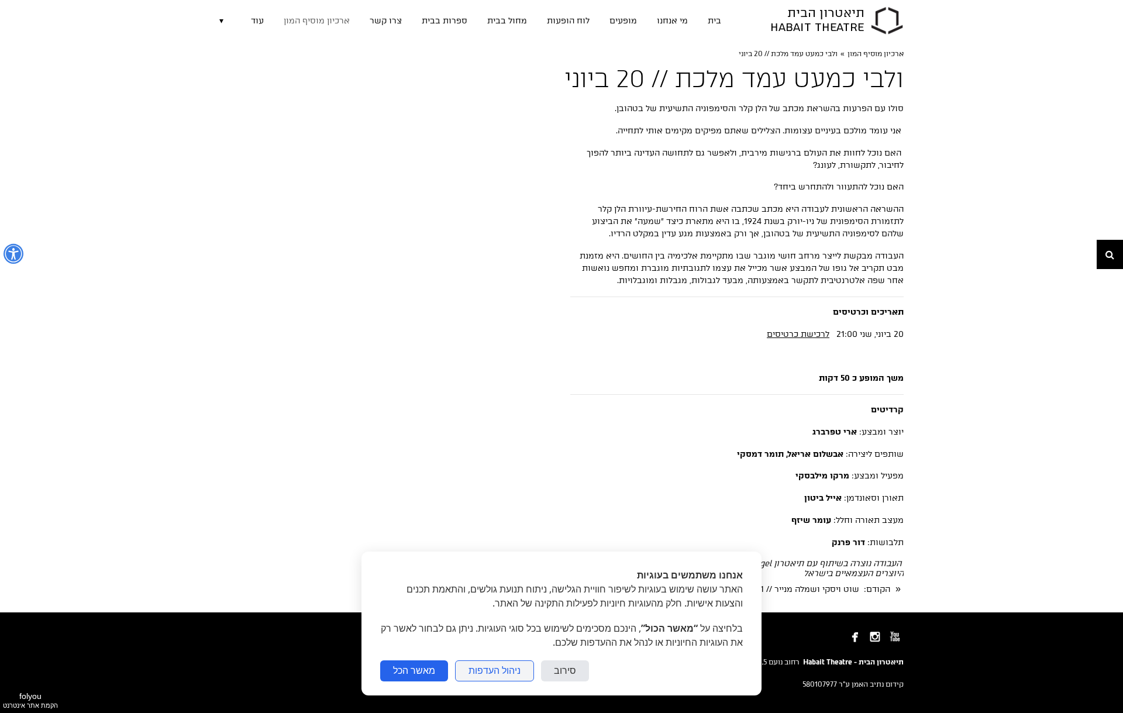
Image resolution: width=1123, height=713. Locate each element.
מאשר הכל (414, 671)
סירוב (565, 671)
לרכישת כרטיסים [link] (798, 334)
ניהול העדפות (495, 671)
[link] (887, 20)
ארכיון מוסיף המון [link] (876, 54)
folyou (30, 700)
